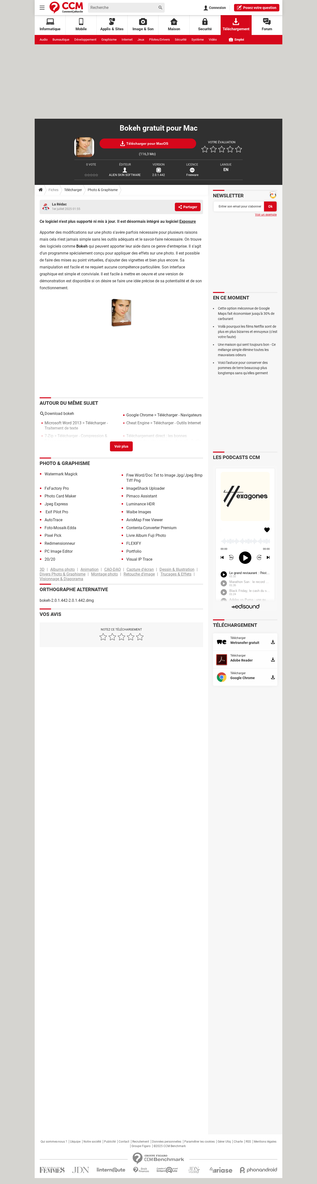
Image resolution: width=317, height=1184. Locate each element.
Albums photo (62, 569)
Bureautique (61, 39)
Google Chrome (139, 415)
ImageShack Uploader (145, 488)
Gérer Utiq (224, 1141)
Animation (89, 569)
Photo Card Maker (60, 496)
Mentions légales (265, 1141)
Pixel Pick (53, 535)
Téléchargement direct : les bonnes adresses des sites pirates (156, 438)
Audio (44, 39)
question (259, 8)
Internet (127, 39)
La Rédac (59, 204)
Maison (174, 29)
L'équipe (75, 1141)
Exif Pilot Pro (56, 512)
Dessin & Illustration (176, 569)
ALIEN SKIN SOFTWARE (125, 175)
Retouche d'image (139, 574)
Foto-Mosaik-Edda (60, 527)
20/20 (50, 559)
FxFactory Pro (57, 488)
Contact (124, 1141)
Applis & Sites (112, 29)
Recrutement (140, 1141)
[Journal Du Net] (80, 1170)
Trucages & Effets (175, 574)
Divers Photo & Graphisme (62, 574)
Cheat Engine (137, 423)
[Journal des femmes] (52, 1170)
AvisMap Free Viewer (144, 520)
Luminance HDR (140, 504)
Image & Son (143, 29)
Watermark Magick (61, 474)
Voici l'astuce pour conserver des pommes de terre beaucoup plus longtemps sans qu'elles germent (243, 368)
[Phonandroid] (258, 1170)
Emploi (239, 39)
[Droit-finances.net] (141, 1170)
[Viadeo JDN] (194, 1170)
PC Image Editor (59, 551)
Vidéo (213, 39)
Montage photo (104, 574)
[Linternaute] (111, 1170)
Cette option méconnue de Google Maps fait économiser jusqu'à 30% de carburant (246, 313)
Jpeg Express (56, 504)
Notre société (92, 1141)
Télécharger (73, 190)
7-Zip (49, 435)
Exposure (187, 221)
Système (197, 39)
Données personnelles (166, 1141)
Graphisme (109, 39)
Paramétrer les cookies (199, 1141)
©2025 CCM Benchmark (170, 1146)
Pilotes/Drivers (159, 39)
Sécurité (180, 39)
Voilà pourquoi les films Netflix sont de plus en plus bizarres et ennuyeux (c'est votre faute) (247, 331)
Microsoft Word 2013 (63, 423)
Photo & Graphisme (103, 190)
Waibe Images (138, 512)
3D (42, 569)
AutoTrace (53, 520)
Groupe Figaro (141, 1146)
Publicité (110, 1141)
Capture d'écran (140, 569)
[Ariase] (221, 1170)
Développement (85, 39)
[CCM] (66, 7)
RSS (248, 1141)
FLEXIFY (133, 543)
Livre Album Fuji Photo (146, 535)
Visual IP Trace (139, 559)
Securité (205, 29)
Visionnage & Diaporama (61, 579)
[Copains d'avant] (167, 1170)
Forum (267, 29)
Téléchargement (236, 29)
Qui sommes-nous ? (54, 1141)
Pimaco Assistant (141, 496)
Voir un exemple (266, 214)
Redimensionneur (60, 543)
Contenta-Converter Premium (151, 527)
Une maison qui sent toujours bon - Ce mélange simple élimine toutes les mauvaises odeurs (247, 350)
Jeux (140, 39)
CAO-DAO (112, 569)
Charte (238, 1141)
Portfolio (133, 551)
